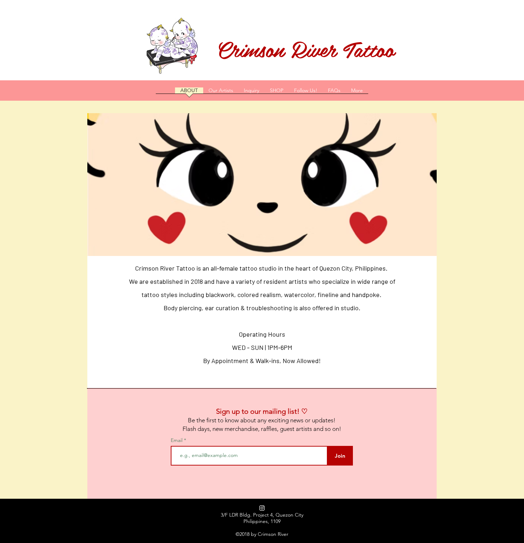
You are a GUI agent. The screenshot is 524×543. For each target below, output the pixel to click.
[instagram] (262, 508)
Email (177, 440)
